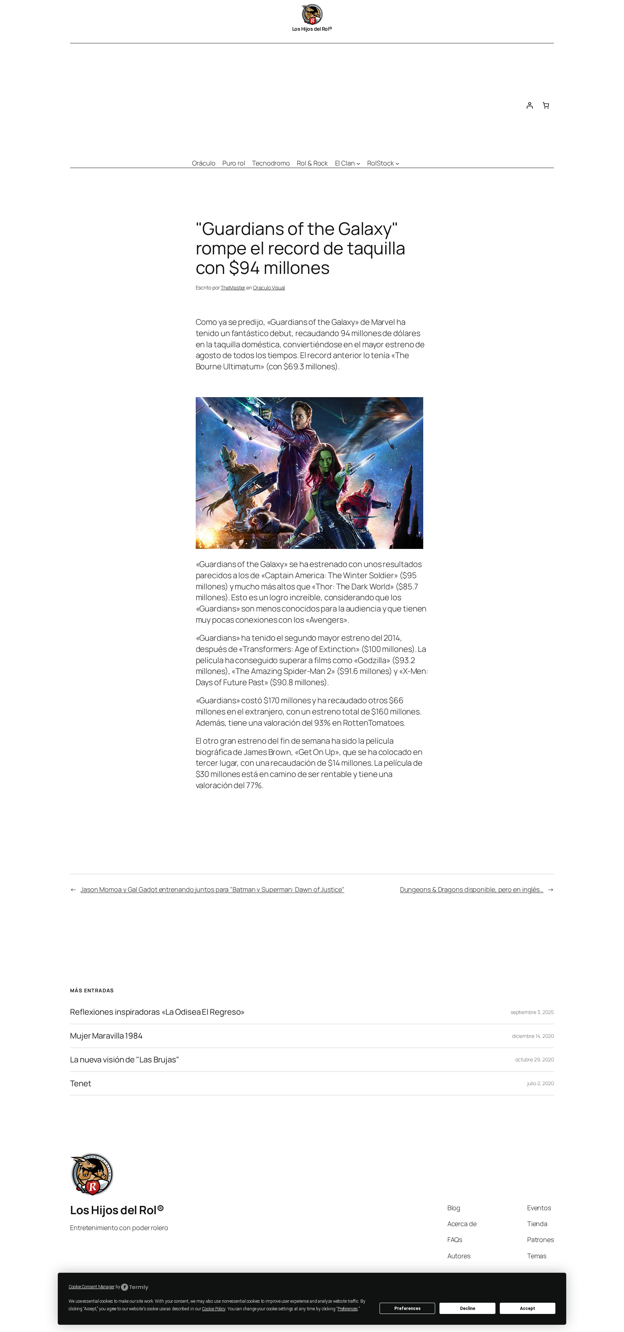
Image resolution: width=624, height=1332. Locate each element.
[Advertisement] (295, 97)
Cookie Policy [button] (213, 1308)
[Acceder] (529, 105)
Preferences (407, 1308)
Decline (467, 1308)
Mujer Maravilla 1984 (106, 1035)
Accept (527, 1308)
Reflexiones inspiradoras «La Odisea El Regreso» (157, 1012)
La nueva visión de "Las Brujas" (124, 1059)
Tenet (80, 1083)
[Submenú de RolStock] (397, 163)
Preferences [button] (348, 1308)
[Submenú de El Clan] (358, 163)
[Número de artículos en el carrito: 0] (546, 105)
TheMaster (233, 287)
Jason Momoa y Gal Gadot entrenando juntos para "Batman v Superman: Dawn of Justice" (212, 889)
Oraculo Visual (269, 287)
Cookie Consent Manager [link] (91, 1286)
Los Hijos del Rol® (312, 28)
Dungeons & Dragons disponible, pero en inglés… (471, 889)
